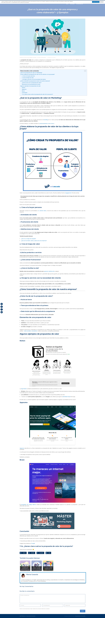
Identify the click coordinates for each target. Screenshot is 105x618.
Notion (23, 87)
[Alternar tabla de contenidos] (84, 71)
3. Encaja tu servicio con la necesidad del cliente (34, 79)
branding (46, 119)
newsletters (34, 331)
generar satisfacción (49, 271)
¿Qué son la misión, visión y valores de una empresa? (34, 240)
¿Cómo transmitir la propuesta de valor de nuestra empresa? (35, 81)
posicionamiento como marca (47, 123)
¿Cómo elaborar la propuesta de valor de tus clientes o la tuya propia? (37, 74)
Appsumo (24, 89)
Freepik (33, 543)
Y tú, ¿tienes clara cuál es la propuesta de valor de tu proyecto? (37, 94)
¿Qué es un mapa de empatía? (28, 238)
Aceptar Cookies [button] (96, 1)
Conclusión (24, 92)
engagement (68, 192)
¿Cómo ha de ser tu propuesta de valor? (31, 82)
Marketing (26, 57)
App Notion (24, 388)
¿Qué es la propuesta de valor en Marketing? (31, 72)
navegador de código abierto (28, 504)
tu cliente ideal (42, 210)
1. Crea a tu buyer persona (28, 76)
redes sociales (27, 331)
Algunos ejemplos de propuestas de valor (30, 86)
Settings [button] (101, 1)
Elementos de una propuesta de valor (31, 84)
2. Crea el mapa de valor (28, 77)
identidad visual (66, 396)
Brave (23, 91)
